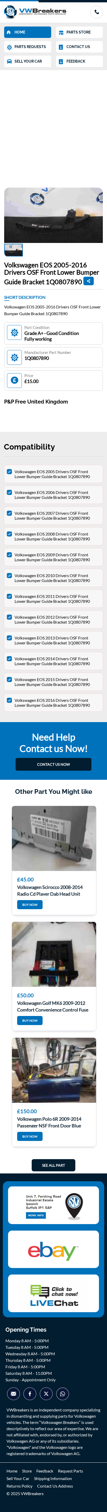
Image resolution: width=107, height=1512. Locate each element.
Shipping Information (53, 1478)
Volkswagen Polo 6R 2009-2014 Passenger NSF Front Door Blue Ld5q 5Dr (49, 1121)
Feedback (44, 1470)
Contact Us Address (55, 1485)
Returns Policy (19, 1485)
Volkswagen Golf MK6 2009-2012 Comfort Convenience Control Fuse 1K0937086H (52, 1006)
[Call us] (96, 16)
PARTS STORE (78, 32)
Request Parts (70, 1470)
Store (27, 1470)
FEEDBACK (75, 61)
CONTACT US (78, 47)
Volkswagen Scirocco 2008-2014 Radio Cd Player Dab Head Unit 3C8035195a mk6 (50, 890)
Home (11, 1470)
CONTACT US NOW (53, 764)
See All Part (53, 1165)
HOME (20, 32)
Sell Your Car (17, 1478)
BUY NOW (29, 905)
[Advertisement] (53, 126)
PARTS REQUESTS (30, 47)
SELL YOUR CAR (28, 61)
